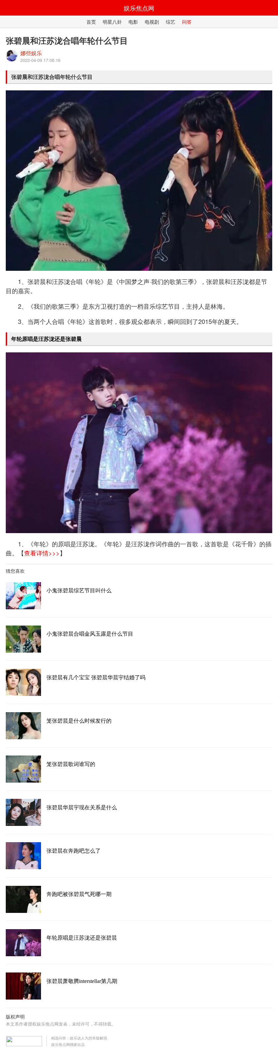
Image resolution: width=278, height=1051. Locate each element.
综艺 (170, 21)
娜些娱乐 (31, 53)
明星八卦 (112, 21)
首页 (91, 21)
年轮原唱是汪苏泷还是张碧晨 (46, 339)
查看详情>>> (42, 552)
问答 (187, 21)
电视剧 (152, 21)
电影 (133, 21)
